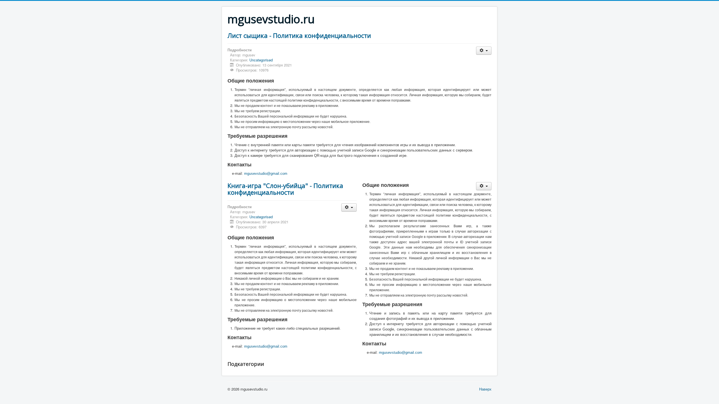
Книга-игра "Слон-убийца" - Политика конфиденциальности (285, 188)
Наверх (485, 389)
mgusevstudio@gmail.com (265, 173)
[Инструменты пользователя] (484, 51)
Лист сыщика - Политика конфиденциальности (299, 35)
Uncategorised (261, 60)
